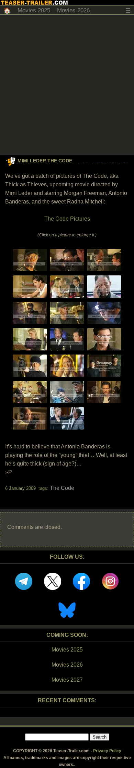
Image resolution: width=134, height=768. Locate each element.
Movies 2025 (34, 10)
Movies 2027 (67, 680)
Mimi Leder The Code (45, 160)
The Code (62, 488)
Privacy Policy (107, 750)
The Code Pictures (67, 219)
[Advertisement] (67, 85)
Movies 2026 (73, 10)
